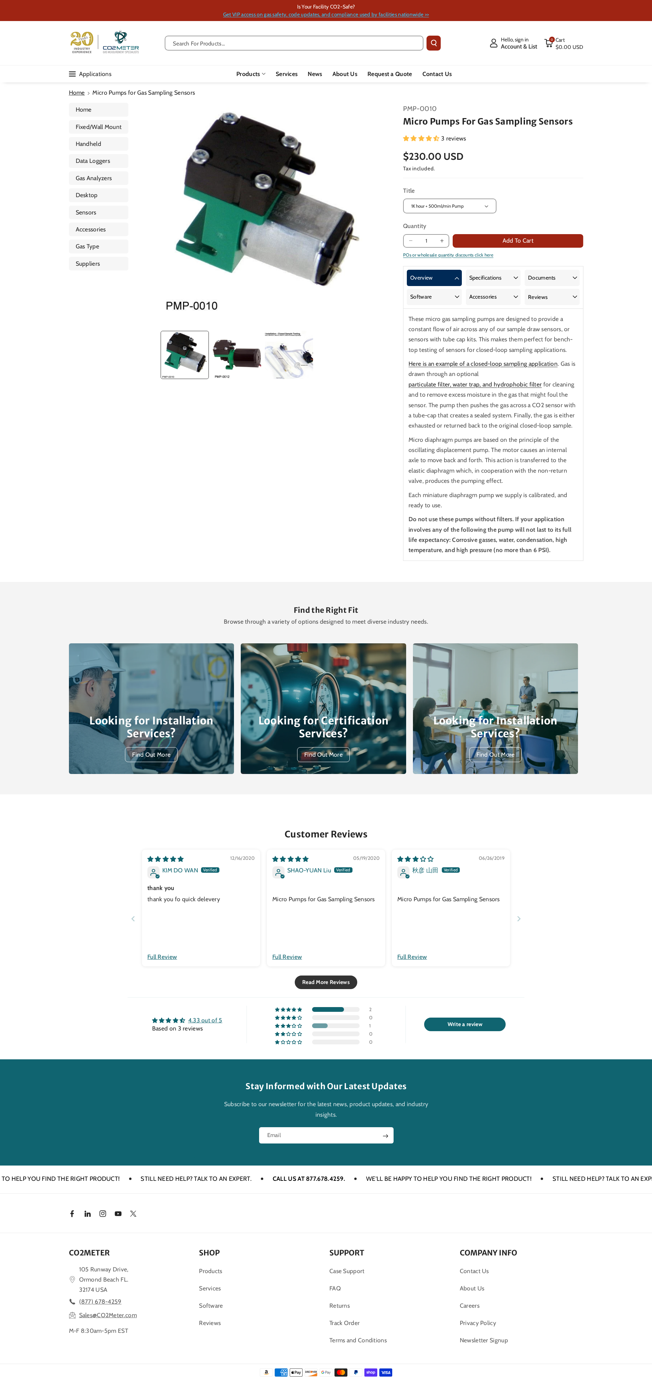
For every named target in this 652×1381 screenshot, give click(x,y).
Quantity (414, 225)
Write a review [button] (465, 1024)
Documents (542, 278)
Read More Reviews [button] (326, 982)
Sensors (86, 212)
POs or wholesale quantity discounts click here (448, 255)
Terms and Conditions (358, 1340)
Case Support (347, 1270)
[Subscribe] (385, 1136)
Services (210, 1288)
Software (421, 297)
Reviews (538, 297)
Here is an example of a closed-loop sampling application (483, 363)
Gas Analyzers (94, 178)
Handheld (88, 143)
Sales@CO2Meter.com (108, 1315)
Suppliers (88, 263)
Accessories (91, 229)
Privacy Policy (478, 1322)
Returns (339, 1305)
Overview (421, 278)
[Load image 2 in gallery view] (237, 355)
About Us (472, 1288)
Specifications (485, 278)
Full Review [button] (162, 956)
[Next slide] (518, 918)
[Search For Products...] (434, 43)
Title (409, 190)
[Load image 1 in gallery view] (185, 355)
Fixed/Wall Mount (99, 126)
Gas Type (87, 246)
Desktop (87, 194)
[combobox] (294, 43)
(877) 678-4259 (100, 1301)
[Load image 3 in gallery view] (289, 355)
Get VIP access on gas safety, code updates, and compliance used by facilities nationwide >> (326, 14)
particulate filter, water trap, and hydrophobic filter (475, 384)
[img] (165, 859)
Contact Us (474, 1270)
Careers (469, 1305)
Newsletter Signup (484, 1340)
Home (77, 92)
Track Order (344, 1322)
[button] (563, 43)
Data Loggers (93, 160)
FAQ (335, 1288)
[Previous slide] (133, 918)
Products (248, 73)
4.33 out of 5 (205, 1020)
